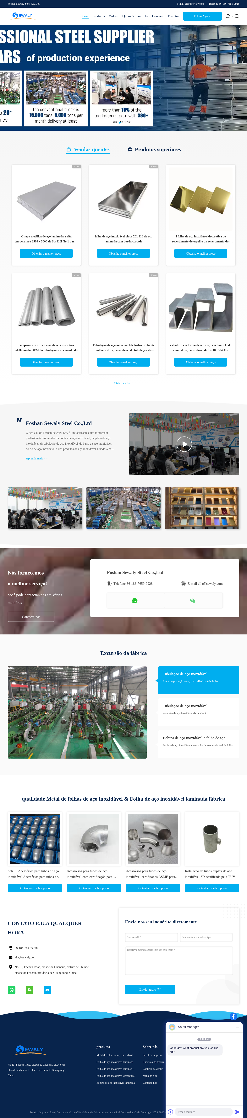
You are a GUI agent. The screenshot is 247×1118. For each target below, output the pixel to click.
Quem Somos (131, 16)
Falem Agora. (202, 16)
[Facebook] (233, 1016)
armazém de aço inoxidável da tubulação (185, 713)
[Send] (237, 1112)
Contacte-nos (31, 617)
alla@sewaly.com (25, 957)
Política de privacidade (42, 1112)
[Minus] (237, 1027)
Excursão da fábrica (153, 1062)
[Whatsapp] (17, 992)
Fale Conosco (154, 16)
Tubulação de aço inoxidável (185, 674)
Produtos (98, 16)
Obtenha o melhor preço (46, 253)
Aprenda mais (36, 458)
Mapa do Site (150, 1075)
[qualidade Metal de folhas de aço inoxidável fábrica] (123, 129)
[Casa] (23, 16)
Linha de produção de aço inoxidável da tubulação (190, 681)
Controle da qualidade (154, 1070)
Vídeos (113, 16)
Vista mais (122, 383)
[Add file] (170, 1112)
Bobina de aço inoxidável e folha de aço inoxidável (194, 738)
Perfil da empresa (152, 1055)
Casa (85, 16)
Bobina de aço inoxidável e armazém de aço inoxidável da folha (198, 745)
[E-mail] (52, 992)
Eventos (173, 16)
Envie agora (148, 989)
